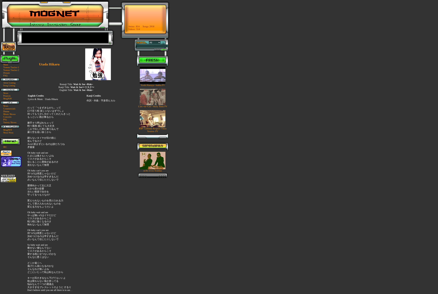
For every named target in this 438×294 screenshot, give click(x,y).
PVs (5, 119)
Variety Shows (9, 122)
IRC (5, 147)
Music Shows (9, 114)
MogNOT (7, 130)
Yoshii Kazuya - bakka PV (153, 85)
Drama (6, 111)
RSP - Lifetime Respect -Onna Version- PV (152, 130)
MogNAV (7, 98)
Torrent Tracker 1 (11, 67)
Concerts (7, 117)
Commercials (9, 108)
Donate (6, 73)
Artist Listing (9, 83)
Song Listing (9, 85)
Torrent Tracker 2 (11, 70)
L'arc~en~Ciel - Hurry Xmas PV (152, 106)
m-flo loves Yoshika (152, 170)
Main (5, 64)
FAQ (5, 75)
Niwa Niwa (8, 132)
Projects (7, 96)
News (5, 93)
